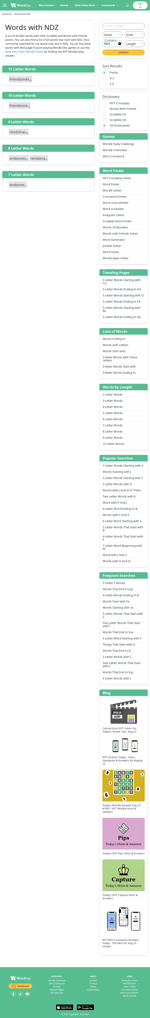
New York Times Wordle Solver (24, 51)
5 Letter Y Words (114, 583)
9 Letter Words (113, 438)
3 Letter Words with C (117, 657)
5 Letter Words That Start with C (123, 615)
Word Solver (111, 252)
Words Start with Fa (116, 601)
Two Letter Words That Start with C (122, 664)
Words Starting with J (117, 472)
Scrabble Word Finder (117, 221)
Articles (56, 986)
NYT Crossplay (119, 103)
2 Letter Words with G (117, 484)
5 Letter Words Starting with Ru (122, 309)
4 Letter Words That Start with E (123, 537)
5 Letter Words (113, 413)
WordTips (7, 14)
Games (64, 5)
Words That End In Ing (118, 672)
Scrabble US (118, 114)
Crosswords (108, 5)
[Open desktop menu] (4, 5)
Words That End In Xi (117, 651)
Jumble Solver (112, 246)
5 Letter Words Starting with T (123, 478)
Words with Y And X (116, 515)
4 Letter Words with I (117, 678)
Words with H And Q (116, 561)
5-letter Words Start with (119, 366)
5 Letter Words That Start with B (123, 528)
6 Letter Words (113, 419)
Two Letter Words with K (119, 496)
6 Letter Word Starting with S (122, 521)
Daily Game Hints (85, 5)
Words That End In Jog (118, 589)
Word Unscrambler (116, 203)
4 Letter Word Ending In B (120, 509)
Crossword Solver (115, 197)
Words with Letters (115, 345)
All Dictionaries (120, 125)
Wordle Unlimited (115, 150)
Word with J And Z (115, 555)
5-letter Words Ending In (119, 373)
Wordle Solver (112, 190)
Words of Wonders (115, 227)
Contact (93, 980)
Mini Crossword (113, 156)
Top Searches (56, 992)
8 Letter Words (113, 431)
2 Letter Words (113, 394)
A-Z (112, 78)
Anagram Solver (113, 215)
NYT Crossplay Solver (117, 178)
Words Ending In (114, 339)
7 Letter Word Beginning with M (122, 547)
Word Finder (111, 184)
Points (114, 72)
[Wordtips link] (21, 5)
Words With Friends (123, 109)
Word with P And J (115, 503)
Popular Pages (57, 989)
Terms (93, 986)
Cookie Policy (93, 989)
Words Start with (114, 351)
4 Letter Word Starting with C (122, 638)
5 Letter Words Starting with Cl (123, 295)
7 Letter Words (113, 425)
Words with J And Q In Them (122, 490)
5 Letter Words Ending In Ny (122, 317)
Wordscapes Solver (116, 258)
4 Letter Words (113, 407)
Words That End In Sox (118, 632)
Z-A (112, 84)
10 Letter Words (113, 444)
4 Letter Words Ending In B (121, 595)
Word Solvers (46, 5)
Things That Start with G (119, 644)
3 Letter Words (113, 401)
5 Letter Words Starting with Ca (122, 281)
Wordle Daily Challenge (118, 144)
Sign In (140, 5)
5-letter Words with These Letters (120, 358)
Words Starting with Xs (118, 608)
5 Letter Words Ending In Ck (121, 302)
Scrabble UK (118, 120)
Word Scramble (113, 209)
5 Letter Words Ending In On (122, 289)
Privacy (93, 983)
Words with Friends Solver (120, 233)
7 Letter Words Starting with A (123, 466)
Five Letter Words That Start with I (121, 624)
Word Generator (114, 240)
